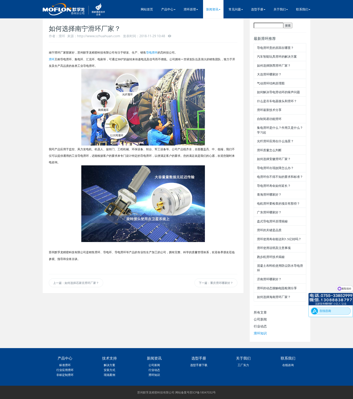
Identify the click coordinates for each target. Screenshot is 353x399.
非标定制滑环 (65, 375)
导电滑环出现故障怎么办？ (275, 168)
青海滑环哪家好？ (269, 194)
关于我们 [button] (280, 9)
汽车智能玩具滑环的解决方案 (277, 56)
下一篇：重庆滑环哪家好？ (216, 283)
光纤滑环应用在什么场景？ (275, 141)
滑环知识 (260, 333)
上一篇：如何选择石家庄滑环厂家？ (76, 283)
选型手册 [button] (257, 9)
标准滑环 (65, 365)
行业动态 (260, 326)
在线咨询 (288, 365)
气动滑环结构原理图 (271, 83)
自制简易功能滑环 (269, 119)
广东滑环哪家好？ (269, 212)
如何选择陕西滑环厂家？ (274, 65)
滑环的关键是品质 (269, 230)
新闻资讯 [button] (212, 9)
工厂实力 (243, 365)
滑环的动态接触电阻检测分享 (277, 288)
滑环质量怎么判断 (269, 150)
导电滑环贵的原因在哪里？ (275, 48)
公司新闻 (260, 319)
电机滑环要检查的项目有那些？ (278, 203)
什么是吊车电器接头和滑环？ (277, 101)
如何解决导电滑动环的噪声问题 (278, 92)
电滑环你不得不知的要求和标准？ (280, 177)
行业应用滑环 (65, 370)
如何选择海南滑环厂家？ (274, 297)
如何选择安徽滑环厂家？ (274, 159)
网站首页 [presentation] (147, 9)
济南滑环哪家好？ (269, 279)
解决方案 (109, 365)
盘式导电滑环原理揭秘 (272, 221)
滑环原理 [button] (190, 9)
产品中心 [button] (167, 9)
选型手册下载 (198, 365)
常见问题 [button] (235, 9)
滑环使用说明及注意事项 (274, 248)
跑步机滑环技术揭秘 (271, 257)
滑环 (52, 59)
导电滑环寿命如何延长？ (274, 186)
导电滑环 (152, 52)
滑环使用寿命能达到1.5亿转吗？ (279, 239)
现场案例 (109, 375)
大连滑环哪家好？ (269, 74)
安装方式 (109, 370)
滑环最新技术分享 (269, 110)
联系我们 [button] (302, 9)
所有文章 (260, 312)
